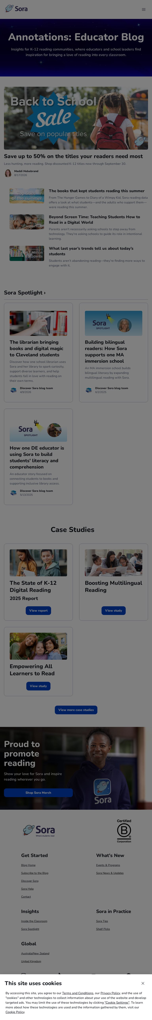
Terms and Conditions (77, 993)
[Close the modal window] (143, 983)
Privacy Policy (110, 993)
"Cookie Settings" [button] (116, 1002)
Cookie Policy (15, 1012)
